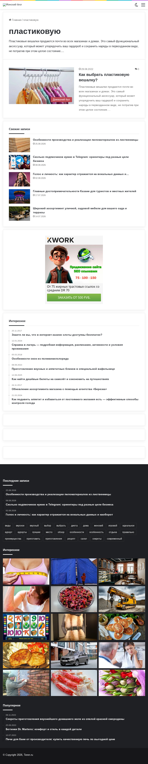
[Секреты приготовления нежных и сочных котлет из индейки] (26, 655)
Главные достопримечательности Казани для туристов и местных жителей (84, 191)
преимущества (13, 538)
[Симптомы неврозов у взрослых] (122, 655)
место (49, 532)
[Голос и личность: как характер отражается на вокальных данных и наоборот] (19, 179)
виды (8, 525)
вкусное (20, 525)
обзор (61, 532)
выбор (47, 525)
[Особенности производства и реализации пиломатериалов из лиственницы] (19, 145)
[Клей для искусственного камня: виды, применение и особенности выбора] (26, 683)
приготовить (33, 538)
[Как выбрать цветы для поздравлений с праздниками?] (122, 683)
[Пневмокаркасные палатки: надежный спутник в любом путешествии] (74, 571)
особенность (96, 532)
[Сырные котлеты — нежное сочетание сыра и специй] (122, 627)
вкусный (34, 525)
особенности (77, 532)
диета (74, 525)
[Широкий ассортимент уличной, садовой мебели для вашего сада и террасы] (19, 213)
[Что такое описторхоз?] (26, 599)
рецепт (71, 538)
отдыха (113, 532)
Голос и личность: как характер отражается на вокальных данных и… (81, 174)
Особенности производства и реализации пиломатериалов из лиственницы (85, 139)
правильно (128, 532)
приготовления (53, 538)
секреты (97, 538)
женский (98, 525)
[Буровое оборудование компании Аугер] (122, 599)
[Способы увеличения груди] (26, 571)
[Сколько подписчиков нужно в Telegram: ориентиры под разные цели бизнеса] (19, 162)
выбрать (61, 525)
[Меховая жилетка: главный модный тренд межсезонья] (74, 627)
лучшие (36, 532)
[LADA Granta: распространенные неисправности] (74, 655)
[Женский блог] (12, 4)
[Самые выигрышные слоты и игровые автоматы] (26, 627)
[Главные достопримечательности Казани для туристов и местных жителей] (19, 196)
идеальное (129, 525)
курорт (8, 532)
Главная (16, 19)
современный (114, 538)
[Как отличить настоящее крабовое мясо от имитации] (74, 683)
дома (86, 525)
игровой (112, 525)
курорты (22, 532)
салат (84, 538)
